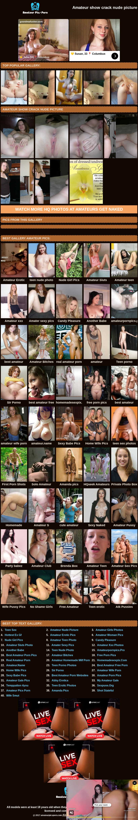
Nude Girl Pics (14, 640)
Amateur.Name (15, 665)
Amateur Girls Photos (109, 630)
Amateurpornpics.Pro (111, 650)
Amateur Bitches (62, 655)
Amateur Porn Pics (109, 675)
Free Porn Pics (106, 655)
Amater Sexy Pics (62, 645)
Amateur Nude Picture (64, 630)
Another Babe (15, 650)
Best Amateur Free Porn (112, 665)
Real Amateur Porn (18, 660)
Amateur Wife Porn (109, 670)
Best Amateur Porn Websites (70, 675)
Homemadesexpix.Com (112, 660)
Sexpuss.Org (105, 685)
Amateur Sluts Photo (19, 645)
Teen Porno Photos (64, 665)
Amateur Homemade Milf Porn (71, 660)
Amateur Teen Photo (63, 640)
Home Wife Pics (16, 670)
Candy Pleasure (106, 640)
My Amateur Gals (108, 680)
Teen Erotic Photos (64, 685)
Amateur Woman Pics (109, 635)
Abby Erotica (60, 680)
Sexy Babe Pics (16, 675)
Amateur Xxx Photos (110, 645)
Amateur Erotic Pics (63, 635)
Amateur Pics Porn (18, 690)
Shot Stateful (105, 690)
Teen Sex (10, 630)
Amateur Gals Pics (18, 680)
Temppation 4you (17, 685)
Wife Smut (12, 695)
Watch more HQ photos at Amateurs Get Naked (69, 209)
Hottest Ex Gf (13, 635)
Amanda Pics (60, 690)
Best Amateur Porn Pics (21, 655)
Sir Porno (58, 670)
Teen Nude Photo (63, 650)
